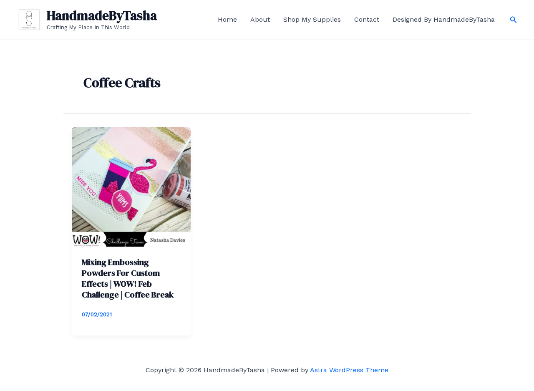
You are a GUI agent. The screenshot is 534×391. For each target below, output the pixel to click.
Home (227, 19)
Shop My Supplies (312, 19)
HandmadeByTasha (102, 15)
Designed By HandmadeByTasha (444, 19)
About (260, 19)
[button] (513, 20)
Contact (366, 19)
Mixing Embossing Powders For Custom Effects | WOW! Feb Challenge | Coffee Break (128, 278)
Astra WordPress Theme (349, 370)
